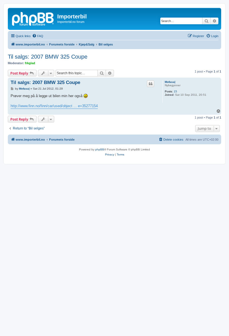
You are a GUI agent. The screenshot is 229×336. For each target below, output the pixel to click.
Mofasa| (170, 81)
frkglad (30, 63)
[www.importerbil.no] (33, 18)
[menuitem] (37, 36)
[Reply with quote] (150, 83)
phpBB (99, 149)
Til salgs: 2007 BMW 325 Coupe (47, 57)
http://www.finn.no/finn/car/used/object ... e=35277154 (54, 106)
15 (175, 91)
